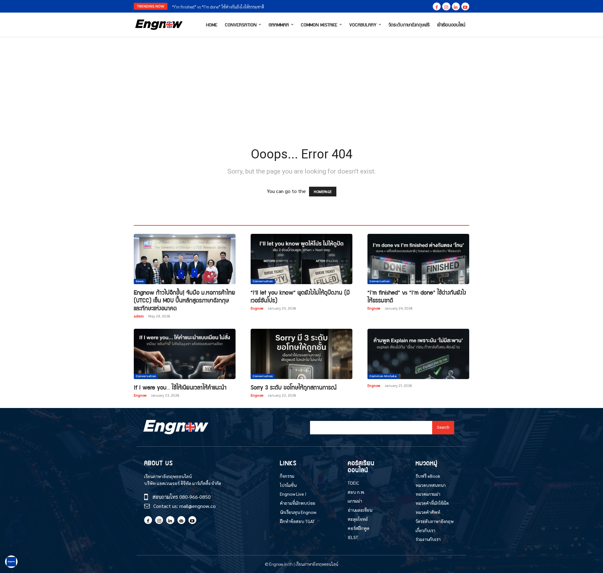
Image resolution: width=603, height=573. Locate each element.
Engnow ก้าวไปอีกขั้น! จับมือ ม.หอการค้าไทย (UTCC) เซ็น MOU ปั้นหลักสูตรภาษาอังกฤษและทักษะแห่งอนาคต (184, 300)
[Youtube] (465, 6)
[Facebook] (437, 6)
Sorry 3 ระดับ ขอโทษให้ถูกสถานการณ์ (294, 387)
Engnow (257, 308)
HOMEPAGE (323, 191)
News (140, 281)
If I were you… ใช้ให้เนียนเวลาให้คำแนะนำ (206, 6)
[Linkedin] (456, 6)
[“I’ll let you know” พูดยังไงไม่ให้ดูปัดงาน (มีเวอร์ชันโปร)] (301, 259)
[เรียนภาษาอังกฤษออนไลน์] (159, 25)
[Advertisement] (301, 84)
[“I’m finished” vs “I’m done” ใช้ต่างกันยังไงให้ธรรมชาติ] (418, 259)
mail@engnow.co (197, 506)
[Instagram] (446, 6)
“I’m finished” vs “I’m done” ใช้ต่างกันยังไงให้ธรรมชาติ (416, 296)
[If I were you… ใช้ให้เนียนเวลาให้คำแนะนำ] (185, 354)
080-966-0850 (195, 496)
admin (139, 316)
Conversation (263, 281)
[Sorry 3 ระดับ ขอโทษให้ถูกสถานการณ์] (301, 354)
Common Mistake (383, 376)
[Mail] (181, 520)
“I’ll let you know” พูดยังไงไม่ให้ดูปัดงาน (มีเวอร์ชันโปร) (300, 296)
